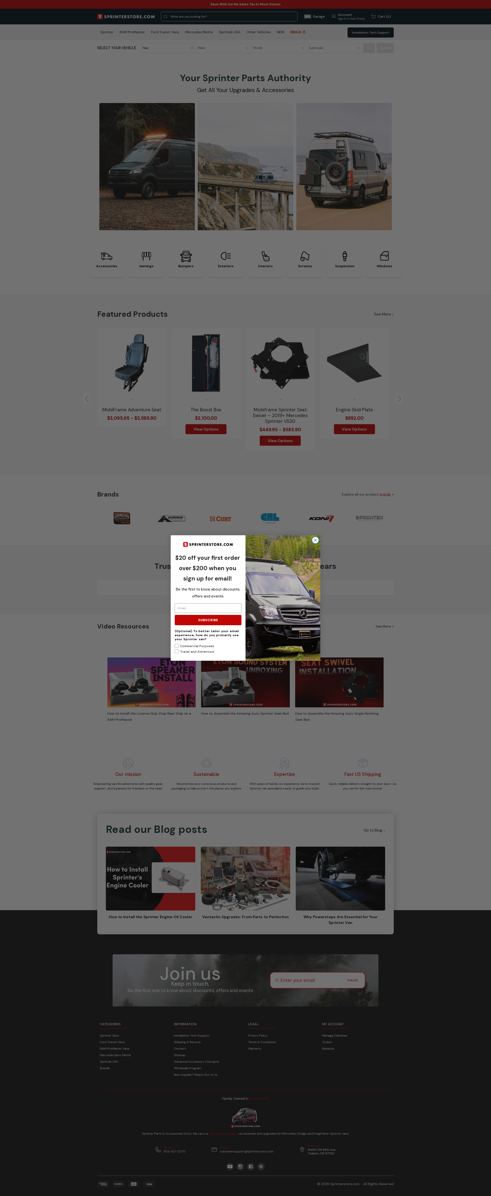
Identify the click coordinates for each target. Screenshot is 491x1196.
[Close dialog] (315, 540)
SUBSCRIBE (208, 620)
